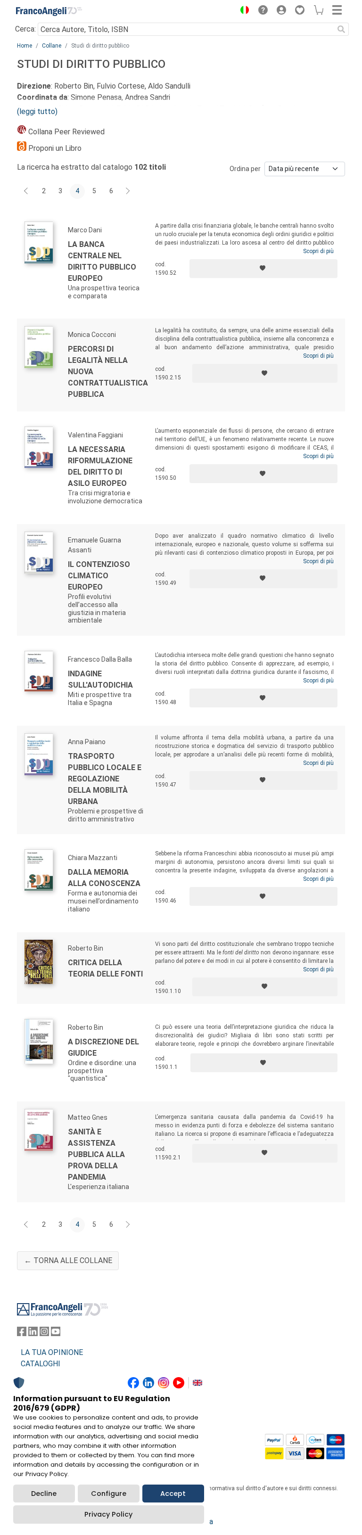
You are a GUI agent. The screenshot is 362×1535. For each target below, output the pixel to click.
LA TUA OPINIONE (52, 1352)
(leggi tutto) (37, 111)
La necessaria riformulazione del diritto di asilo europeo (100, 466)
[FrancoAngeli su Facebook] (21, 1333)
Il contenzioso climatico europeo (99, 575)
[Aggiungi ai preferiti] (263, 268)
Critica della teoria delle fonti (105, 968)
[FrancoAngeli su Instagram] (44, 1333)
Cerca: (25, 29)
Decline (44, 1493)
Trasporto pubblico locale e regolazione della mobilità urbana (104, 779)
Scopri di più (318, 251)
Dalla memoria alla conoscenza (104, 878)
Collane (51, 45)
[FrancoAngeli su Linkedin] (33, 1333)
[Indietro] (26, 191)
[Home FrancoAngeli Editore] (49, 11)
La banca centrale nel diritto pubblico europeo (102, 261)
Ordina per (245, 168)
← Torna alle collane (68, 1260)
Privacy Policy (108, 1514)
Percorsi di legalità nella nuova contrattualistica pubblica (108, 372)
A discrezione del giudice (103, 1047)
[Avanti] (128, 191)
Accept (173, 1493)
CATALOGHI (40, 1363)
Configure (108, 1493)
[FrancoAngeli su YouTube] (55, 1333)
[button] (242, 11)
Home (24, 45)
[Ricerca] (341, 29)
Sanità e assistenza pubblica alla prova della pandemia (96, 1154)
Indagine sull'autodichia (100, 679)
